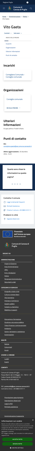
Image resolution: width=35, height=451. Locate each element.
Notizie (6, 344)
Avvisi (6, 350)
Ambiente (7, 328)
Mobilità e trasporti (10, 310)
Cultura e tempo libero (11, 294)
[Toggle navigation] (4, 8)
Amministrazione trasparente (14, 416)
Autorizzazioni (9, 335)
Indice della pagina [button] (12, 38)
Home (4, 16)
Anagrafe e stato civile (11, 291)
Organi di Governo (10, 263)
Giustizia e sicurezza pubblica (14, 322)
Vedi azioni (17, 33)
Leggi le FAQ (8, 404)
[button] (17, 448)
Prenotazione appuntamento (13, 397)
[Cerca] (31, 8)
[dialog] (17, 434)
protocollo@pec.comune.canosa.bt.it (16, 386)
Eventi (6, 362)
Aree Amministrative (11, 267)
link (8, 435)
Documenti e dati (10, 282)
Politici (25, 16)
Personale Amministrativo (13, 279)
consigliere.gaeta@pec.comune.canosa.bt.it (18, 146)
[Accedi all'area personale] (27, 2)
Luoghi (6, 359)
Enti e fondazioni (10, 273)
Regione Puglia (8, 2)
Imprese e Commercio (11, 301)
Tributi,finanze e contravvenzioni (15, 325)
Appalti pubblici (9, 304)
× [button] (33, 420)
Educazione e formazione (12, 319)
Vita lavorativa (9, 298)
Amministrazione (14, 16)
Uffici (6, 270)
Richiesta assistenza (11, 407)
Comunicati (8, 347)
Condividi (7, 33)
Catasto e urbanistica (11, 307)
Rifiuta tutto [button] (17, 444)
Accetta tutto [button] (17, 439)
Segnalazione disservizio (12, 400)
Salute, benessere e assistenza (14, 331)
